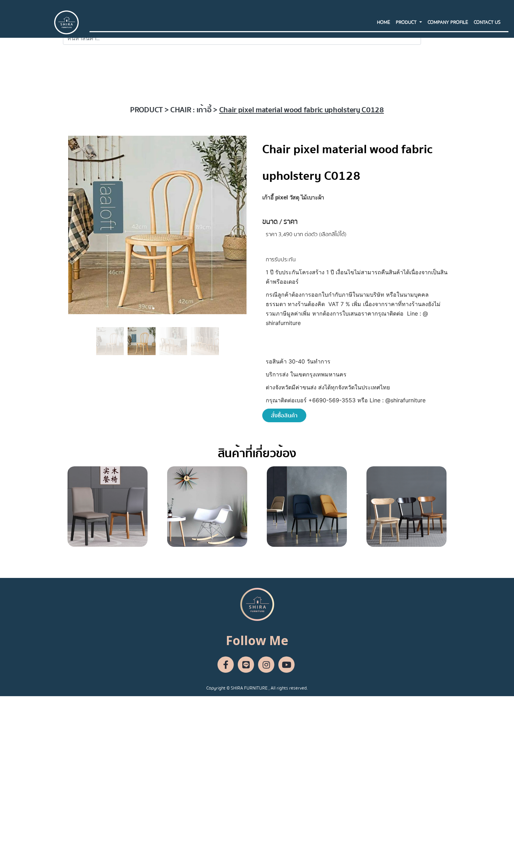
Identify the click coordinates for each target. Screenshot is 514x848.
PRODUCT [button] (407, 22)
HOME (383, 22)
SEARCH (436, 38)
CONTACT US (487, 22)
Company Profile (448, 22)
